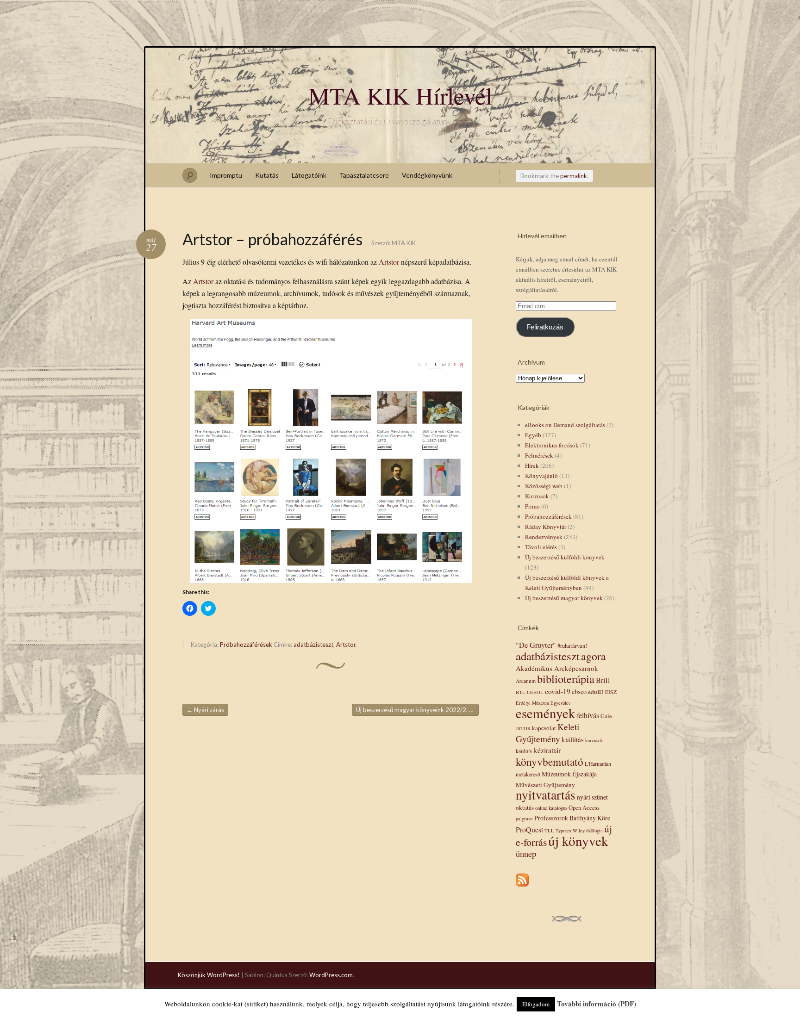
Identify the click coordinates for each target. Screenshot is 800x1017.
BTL (520, 692)
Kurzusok (537, 496)
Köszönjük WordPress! (209, 975)
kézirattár (547, 750)
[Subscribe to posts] (522, 887)
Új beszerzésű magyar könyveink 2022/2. (415, 709)
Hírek (532, 465)
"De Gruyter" (536, 645)
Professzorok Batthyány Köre (572, 817)
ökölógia (594, 830)
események (545, 713)
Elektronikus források (552, 445)
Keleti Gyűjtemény (547, 732)
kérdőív (524, 751)
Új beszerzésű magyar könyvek (564, 598)
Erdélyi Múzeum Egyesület (543, 703)
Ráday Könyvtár (545, 526)
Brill (603, 680)
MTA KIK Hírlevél (400, 95)
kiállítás (573, 739)
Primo (532, 506)
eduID (596, 692)
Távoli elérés (541, 547)
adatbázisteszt (313, 644)
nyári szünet (592, 797)
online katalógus (551, 808)
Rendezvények (543, 537)
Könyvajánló (541, 475)
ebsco (579, 691)
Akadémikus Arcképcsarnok (557, 668)
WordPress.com (331, 975)
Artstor (389, 262)
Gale (606, 716)
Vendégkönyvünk (427, 175)
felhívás (588, 715)
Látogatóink (309, 175)
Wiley (579, 830)
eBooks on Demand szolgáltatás (565, 425)
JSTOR (523, 728)
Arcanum (526, 680)
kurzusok (594, 740)
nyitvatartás (545, 794)
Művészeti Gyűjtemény (545, 785)
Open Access (584, 808)
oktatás (525, 807)
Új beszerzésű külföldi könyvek (565, 557)
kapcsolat (544, 728)
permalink (573, 176)
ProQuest (529, 829)
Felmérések (539, 455)
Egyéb (533, 435)
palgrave (524, 818)
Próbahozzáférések (246, 644)
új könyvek (578, 840)
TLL (549, 830)
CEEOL (535, 692)
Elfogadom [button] (536, 1004)
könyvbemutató (549, 761)
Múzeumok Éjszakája (569, 773)
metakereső (528, 774)
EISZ (611, 691)
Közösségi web (543, 486)
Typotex (563, 830)
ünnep (526, 853)
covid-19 (557, 691)
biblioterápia (565, 678)
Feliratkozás (544, 327)
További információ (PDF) (596, 1003)
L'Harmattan (598, 763)
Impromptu (226, 175)
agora (593, 656)
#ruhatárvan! (572, 646)
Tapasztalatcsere (364, 175)
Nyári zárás (205, 709)
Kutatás (267, 175)
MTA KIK (404, 243)
